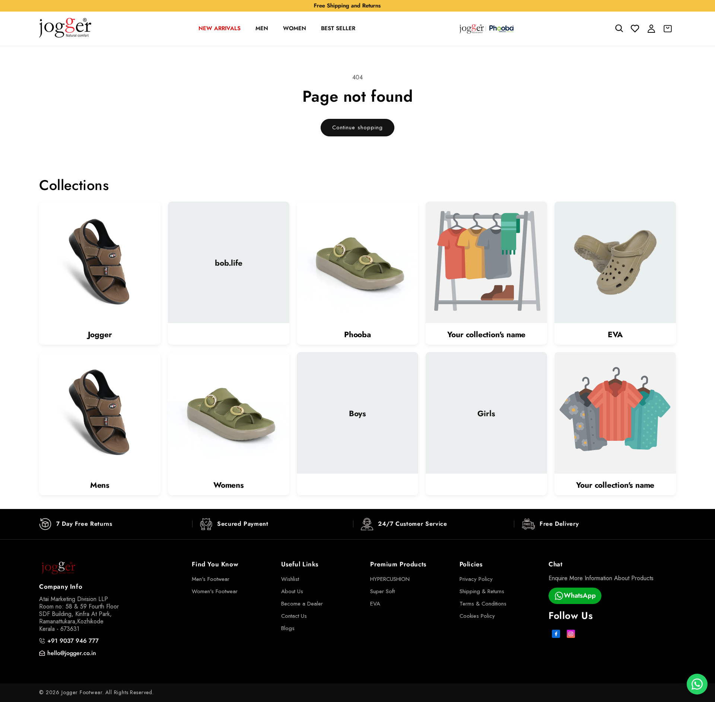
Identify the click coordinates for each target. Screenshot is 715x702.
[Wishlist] (635, 28)
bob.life (228, 263)
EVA (615, 335)
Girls (486, 413)
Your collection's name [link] (486, 335)
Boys (357, 413)
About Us (292, 591)
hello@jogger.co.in (71, 653)
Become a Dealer (302, 604)
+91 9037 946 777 (73, 640)
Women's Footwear (215, 591)
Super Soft (382, 591)
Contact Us (294, 616)
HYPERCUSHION (390, 579)
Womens (228, 485)
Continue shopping (357, 127)
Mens (99, 485)
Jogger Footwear (81, 692)
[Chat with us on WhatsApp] (697, 684)
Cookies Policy (477, 616)
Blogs (288, 628)
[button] (618, 28)
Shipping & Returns (482, 591)
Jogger (100, 335)
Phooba (357, 335)
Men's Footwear (210, 579)
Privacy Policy (476, 579)
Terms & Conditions (483, 604)
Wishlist (290, 579)
